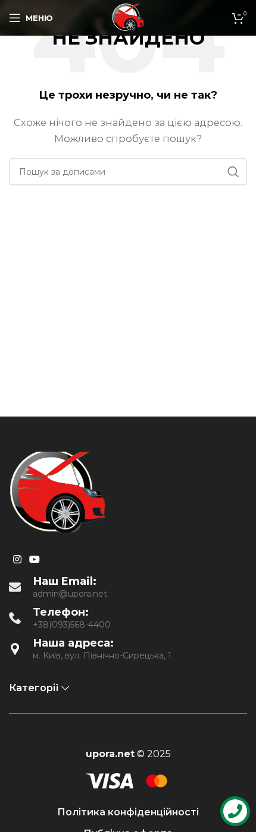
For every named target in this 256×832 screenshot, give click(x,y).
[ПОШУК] (233, 171)
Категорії (34, 688)
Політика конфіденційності (128, 812)
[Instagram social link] (17, 559)
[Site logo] (128, 17)
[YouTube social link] (34, 559)
